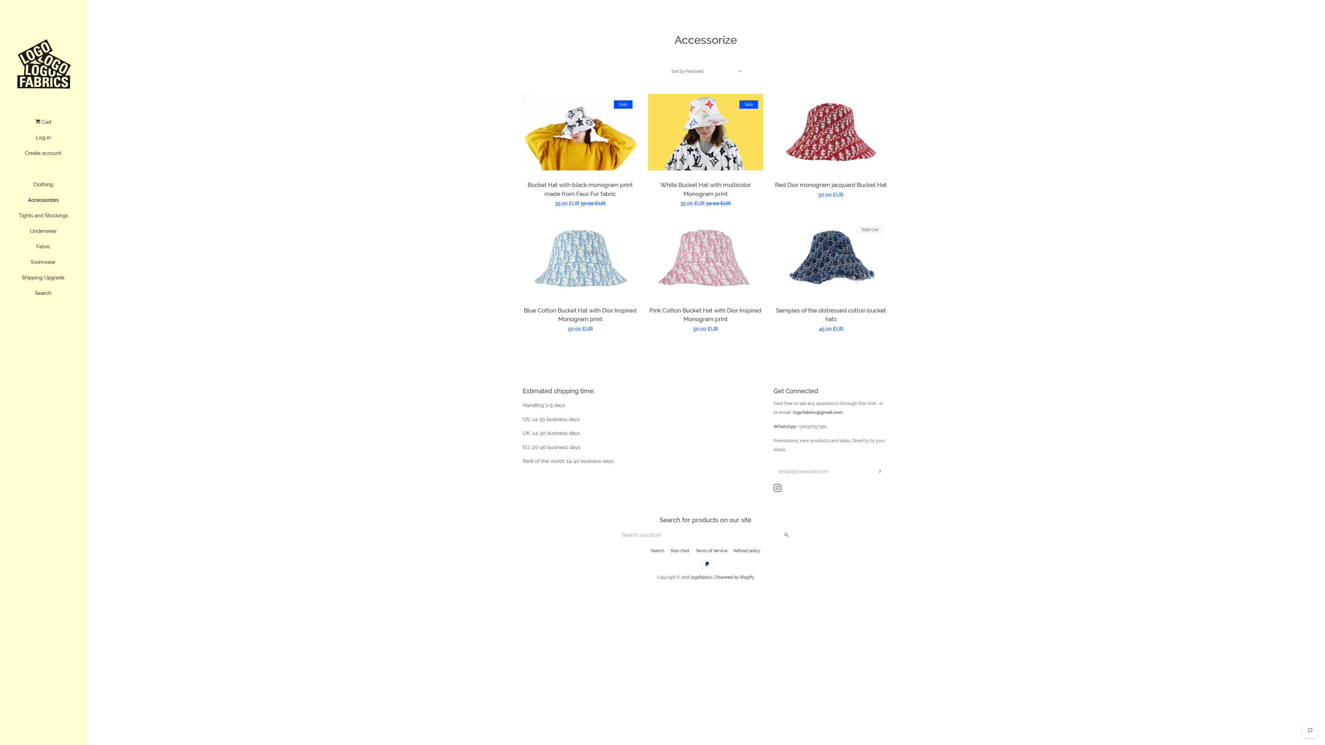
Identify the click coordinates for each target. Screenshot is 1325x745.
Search (43, 293)
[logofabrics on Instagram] (778, 489)
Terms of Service (711, 550)
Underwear (43, 231)
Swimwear (43, 262)
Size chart (679, 550)
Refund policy (747, 550)
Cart (45, 122)
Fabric (43, 247)
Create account (43, 153)
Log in (43, 138)
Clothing (43, 184)
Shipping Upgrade (43, 278)
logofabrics (702, 577)
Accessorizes (43, 200)
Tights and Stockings (43, 215)
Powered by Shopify (735, 577)
